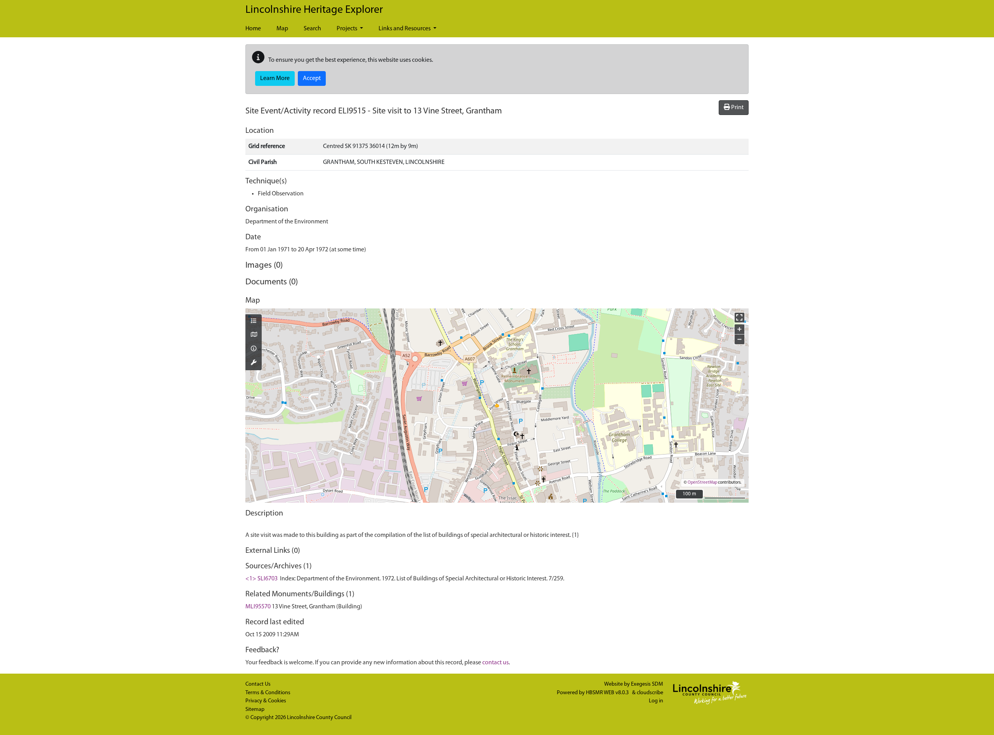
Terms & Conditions (267, 693)
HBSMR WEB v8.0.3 (608, 693)
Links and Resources (405, 29)
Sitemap (254, 709)
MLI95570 (258, 607)
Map (282, 29)
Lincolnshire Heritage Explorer (314, 10)
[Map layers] (253, 322)
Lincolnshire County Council (319, 718)
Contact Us (258, 684)
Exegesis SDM (647, 684)
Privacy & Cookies (265, 701)
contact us (495, 663)
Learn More (275, 78)
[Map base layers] (253, 335)
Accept (312, 78)
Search (312, 29)
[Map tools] (253, 363)
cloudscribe (650, 693)
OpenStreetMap (702, 483)
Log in (656, 701)
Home (253, 29)
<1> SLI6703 (261, 579)
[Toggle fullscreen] (739, 317)
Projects (347, 29)
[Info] (253, 349)
